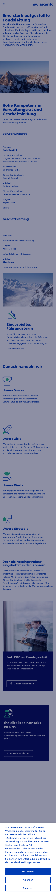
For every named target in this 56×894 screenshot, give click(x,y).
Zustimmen (28, 871)
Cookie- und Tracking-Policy (20, 845)
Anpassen (28, 888)
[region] (28, 858)
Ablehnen (28, 879)
